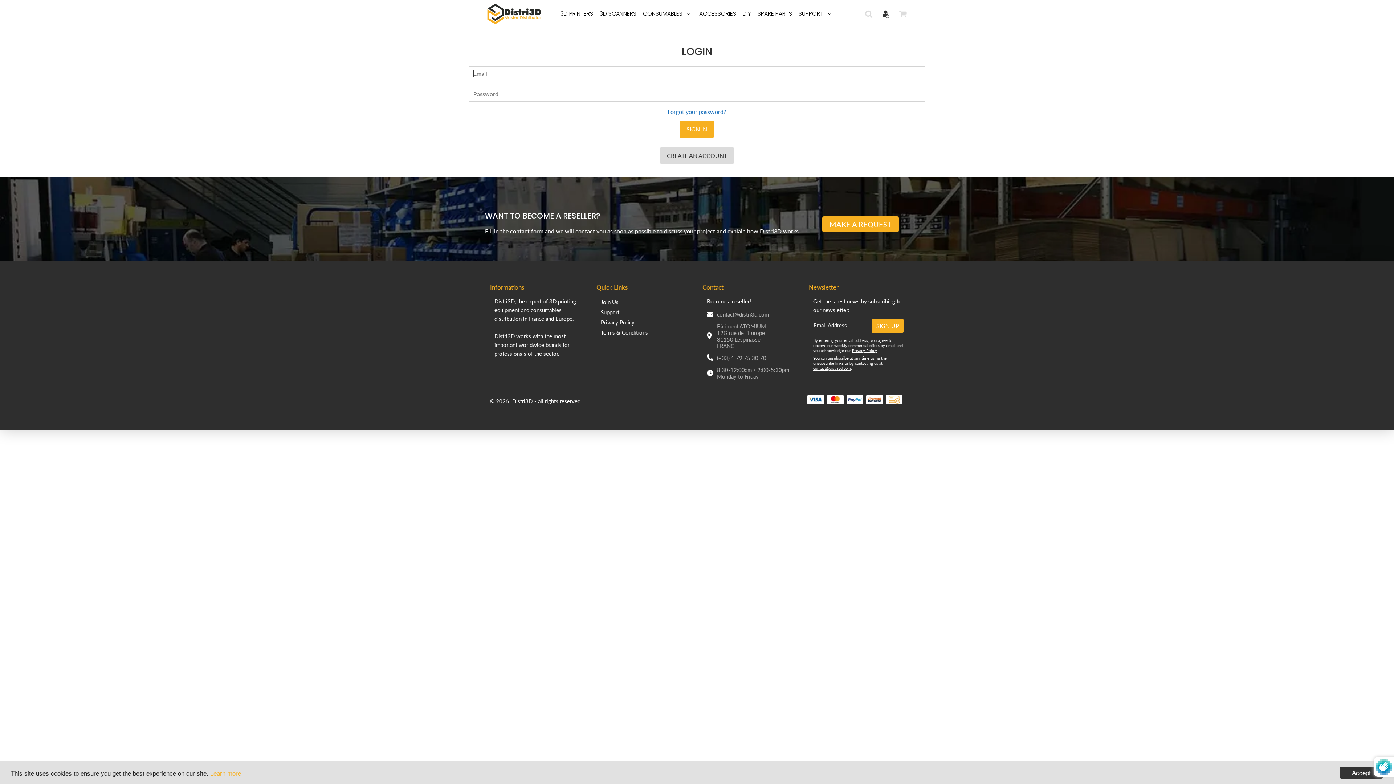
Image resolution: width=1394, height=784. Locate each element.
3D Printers (577, 13)
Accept (1361, 772)
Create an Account (697, 155)
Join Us (610, 302)
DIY (747, 13)
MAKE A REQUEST (861, 224)
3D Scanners (618, 13)
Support (811, 13)
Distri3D (522, 401)
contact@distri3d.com (743, 314)
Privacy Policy (618, 322)
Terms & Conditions (624, 332)
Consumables (662, 13)
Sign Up (887, 325)
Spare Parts (775, 13)
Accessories (717, 13)
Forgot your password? (697, 111)
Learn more (225, 772)
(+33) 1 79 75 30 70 (741, 358)
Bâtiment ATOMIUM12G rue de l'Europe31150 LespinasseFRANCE (741, 336)
